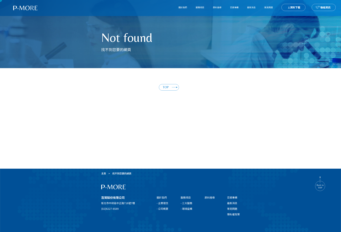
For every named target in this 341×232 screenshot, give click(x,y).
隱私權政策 (233, 214)
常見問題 (268, 7)
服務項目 (200, 7)
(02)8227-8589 (110, 208)
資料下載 (295, 7)
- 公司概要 (162, 208)
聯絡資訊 (325, 7)
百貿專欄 (234, 7)
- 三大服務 (186, 203)
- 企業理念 (162, 203)
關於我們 (182, 7)
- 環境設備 (186, 208)
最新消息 (251, 7)
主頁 (103, 173)
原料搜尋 (217, 7)
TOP (166, 87)
